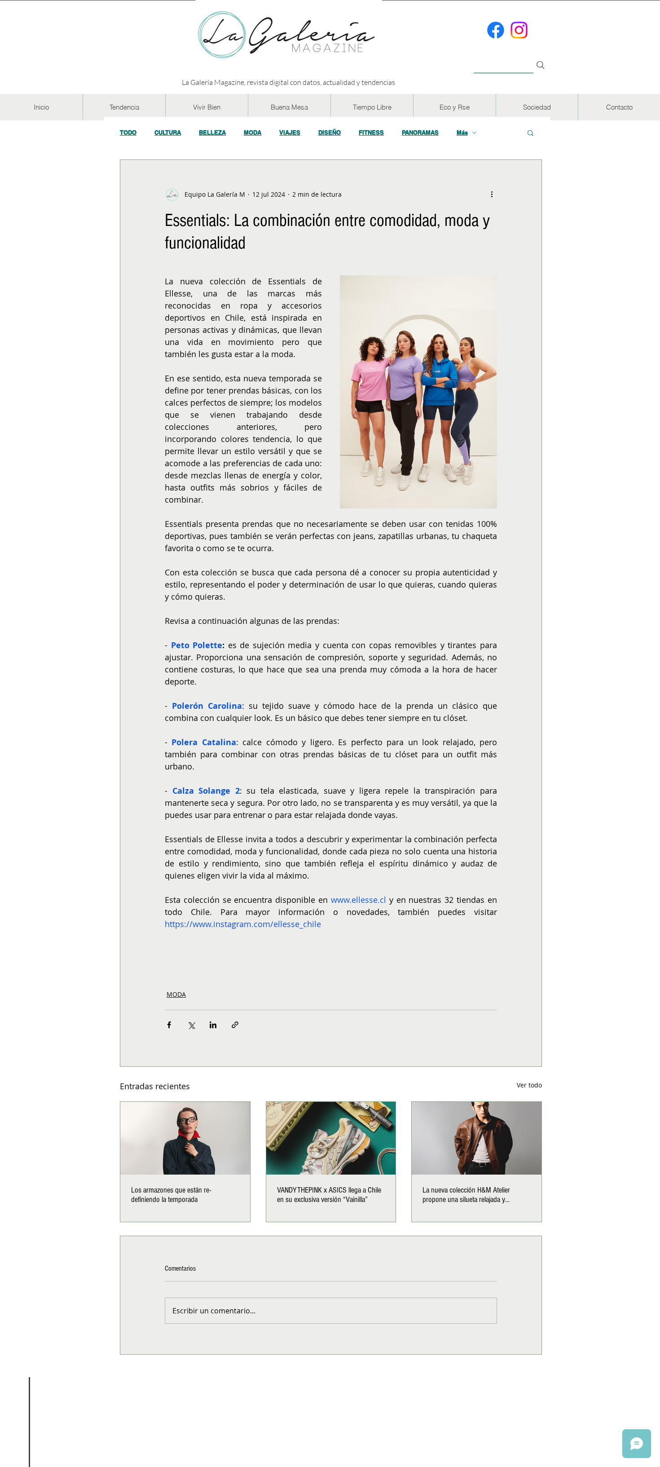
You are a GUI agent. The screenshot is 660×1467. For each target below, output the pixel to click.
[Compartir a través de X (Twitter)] (191, 1025)
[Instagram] (519, 30)
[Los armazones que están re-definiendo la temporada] (185, 1138)
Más (462, 132)
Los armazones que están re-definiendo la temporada (171, 1194)
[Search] (540, 65)
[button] (124, 107)
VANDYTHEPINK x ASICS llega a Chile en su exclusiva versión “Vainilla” (329, 1194)
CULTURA (167, 132)
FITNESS (371, 132)
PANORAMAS (420, 132)
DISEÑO (329, 132)
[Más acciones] (491, 194)
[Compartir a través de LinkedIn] (213, 1025)
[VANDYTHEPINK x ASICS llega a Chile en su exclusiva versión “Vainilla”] (331, 1138)
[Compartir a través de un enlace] (235, 1025)
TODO (128, 132)
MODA (252, 132)
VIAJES (289, 132)
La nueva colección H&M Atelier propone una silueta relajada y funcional (466, 1194)
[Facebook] (495, 30)
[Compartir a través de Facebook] (169, 1025)
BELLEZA (212, 132)
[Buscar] (503, 60)
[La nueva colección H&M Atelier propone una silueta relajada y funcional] (476, 1138)
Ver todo (529, 1085)
